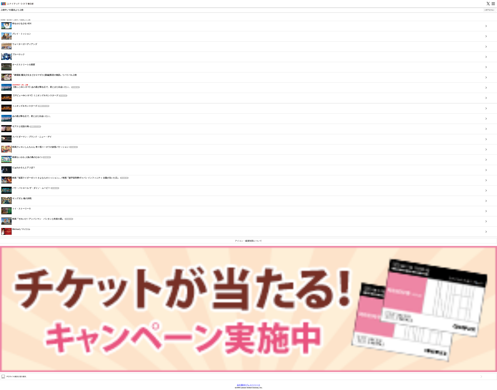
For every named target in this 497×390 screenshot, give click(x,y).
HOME (3, 20)
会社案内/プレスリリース (248, 385)
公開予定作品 (489, 10)
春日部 (9, 20)
